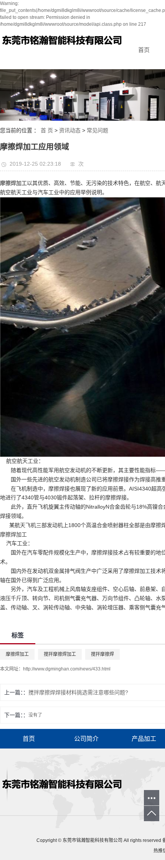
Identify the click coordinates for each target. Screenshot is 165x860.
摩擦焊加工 (17, 654)
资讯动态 (70, 130)
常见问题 (97, 130)
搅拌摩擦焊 (102, 654)
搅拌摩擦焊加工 (60, 654)
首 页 (47, 130)
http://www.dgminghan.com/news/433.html (67, 669)
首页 (144, 50)
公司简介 (86, 738)
